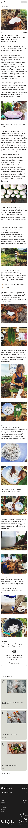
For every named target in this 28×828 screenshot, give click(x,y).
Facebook (24, 800)
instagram (24, 798)
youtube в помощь (19, 294)
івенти (2, 811)
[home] (3, 2)
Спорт (2, 804)
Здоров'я (3, 802)
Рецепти (3, 800)
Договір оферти (5, 814)
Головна (3, 798)
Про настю (4, 807)
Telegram (24, 802)
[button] (24, 2)
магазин (3, 809)
